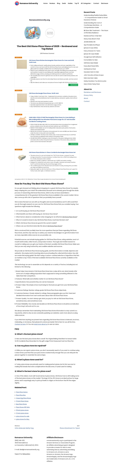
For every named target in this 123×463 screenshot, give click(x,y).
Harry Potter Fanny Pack (92, 84)
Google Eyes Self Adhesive (92, 57)
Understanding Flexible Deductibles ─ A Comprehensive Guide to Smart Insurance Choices (96, 17)
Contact (96, 3)
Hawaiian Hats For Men (91, 72)
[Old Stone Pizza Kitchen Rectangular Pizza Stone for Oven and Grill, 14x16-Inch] (22, 64)
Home (45, 3)
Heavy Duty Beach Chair (92, 39)
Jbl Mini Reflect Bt (89, 42)
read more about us (40, 324)
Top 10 (77, 3)
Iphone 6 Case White (91, 48)
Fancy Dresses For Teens (92, 51)
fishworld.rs (26, 454)
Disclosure (104, 3)
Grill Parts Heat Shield (91, 63)
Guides (70, 3)
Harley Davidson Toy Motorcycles (95, 81)
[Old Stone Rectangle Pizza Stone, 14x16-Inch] (22, 98)
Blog (58, 3)
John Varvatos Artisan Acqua (93, 75)
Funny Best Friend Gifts (91, 66)
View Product (74, 85)
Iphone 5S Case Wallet (91, 54)
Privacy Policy (88, 95)
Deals (64, 3)
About (86, 98)
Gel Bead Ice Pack (90, 69)
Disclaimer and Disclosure (92, 92)
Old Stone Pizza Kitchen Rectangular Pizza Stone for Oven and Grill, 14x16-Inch (51, 61)
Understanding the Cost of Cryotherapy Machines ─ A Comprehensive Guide (93, 25)
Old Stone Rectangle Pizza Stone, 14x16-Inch (44, 93)
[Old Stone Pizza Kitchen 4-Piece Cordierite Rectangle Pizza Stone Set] (22, 157)
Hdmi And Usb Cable (91, 78)
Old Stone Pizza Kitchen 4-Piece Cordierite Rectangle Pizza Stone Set (52, 152)
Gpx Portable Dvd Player (92, 45)
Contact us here (20, 324)
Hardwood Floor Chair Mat (93, 36)
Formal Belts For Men (91, 60)
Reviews (52, 3)
